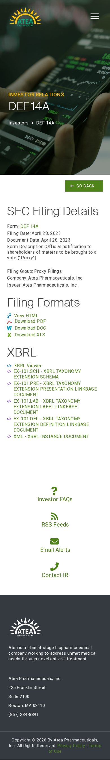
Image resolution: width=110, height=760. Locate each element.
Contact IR (55, 575)
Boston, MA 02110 (26, 705)
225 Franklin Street (27, 687)
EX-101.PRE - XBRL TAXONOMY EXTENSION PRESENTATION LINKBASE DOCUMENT (55, 389)
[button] (94, 15)
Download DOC (30, 328)
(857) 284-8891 (23, 714)
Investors (18, 123)
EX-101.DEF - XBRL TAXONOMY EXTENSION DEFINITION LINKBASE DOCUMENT (51, 424)
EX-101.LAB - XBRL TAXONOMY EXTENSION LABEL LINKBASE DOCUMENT (47, 406)
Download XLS (30, 334)
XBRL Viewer (28, 365)
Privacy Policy (71, 745)
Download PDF (30, 321)
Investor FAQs (55, 499)
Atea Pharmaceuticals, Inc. (34, 678)
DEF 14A (29, 226)
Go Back (85, 186)
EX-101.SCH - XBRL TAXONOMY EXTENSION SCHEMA (47, 374)
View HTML (26, 315)
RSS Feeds (55, 524)
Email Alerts (55, 549)
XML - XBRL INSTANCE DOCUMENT (51, 436)
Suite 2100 (18, 696)
